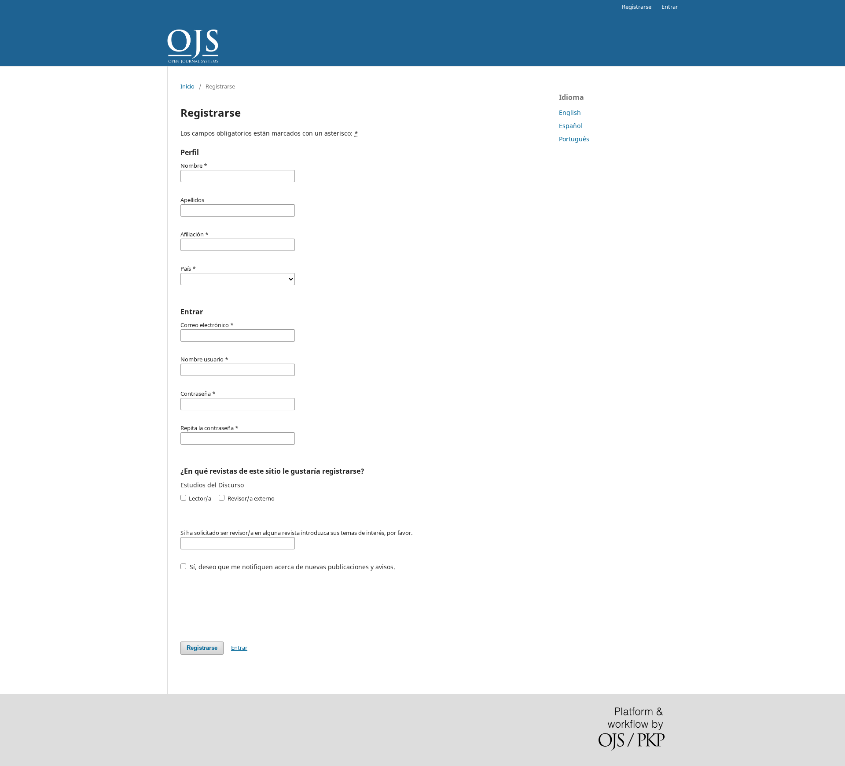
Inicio (187, 86)
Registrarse (636, 7)
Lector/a (199, 498)
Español (570, 126)
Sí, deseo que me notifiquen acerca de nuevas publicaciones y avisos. (291, 567)
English (570, 112)
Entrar (669, 7)
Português (574, 139)
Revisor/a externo (250, 498)
